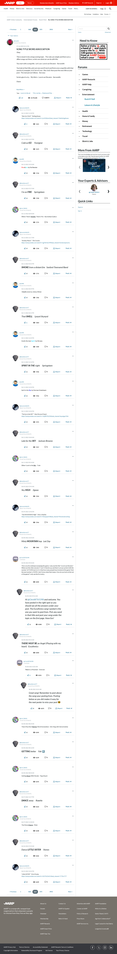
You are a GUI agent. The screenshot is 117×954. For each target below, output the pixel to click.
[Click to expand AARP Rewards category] (80, 79)
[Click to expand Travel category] (80, 136)
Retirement (87, 126)
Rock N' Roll (42, 20)
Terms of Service (24, 947)
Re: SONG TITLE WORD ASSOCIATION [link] (60, 20)
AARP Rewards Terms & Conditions (62, 947)
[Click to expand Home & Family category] (80, 116)
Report (58, 98)
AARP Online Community (14, 20)
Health (85, 111)
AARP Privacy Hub (10, 947)
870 (41, 29)
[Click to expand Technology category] (80, 131)
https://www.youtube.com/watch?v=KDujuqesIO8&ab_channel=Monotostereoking (45, 516)
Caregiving (86, 89)
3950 (51, 29)
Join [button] (20, 3)
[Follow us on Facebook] (92, 947)
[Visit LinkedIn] (111, 947)
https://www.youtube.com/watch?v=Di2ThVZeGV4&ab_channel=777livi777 (44, 876)
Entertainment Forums (30, 20)
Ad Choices (49, 950)
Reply (68, 97)
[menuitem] (6, 9)
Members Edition (74, 3)
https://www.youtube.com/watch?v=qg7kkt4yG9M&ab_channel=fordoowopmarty (45, 242)
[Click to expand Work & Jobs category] (80, 141)
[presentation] (79, 166)
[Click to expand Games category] (80, 74)
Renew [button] (30, 3)
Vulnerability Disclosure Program (31, 950)
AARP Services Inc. (83, 923)
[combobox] (94, 29)
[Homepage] (9, 3)
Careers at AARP (82, 908)
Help (101, 14)
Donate (42, 908)
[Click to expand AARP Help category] (80, 84)
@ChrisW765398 (36, 599)
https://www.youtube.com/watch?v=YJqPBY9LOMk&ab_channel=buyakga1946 (44, 416)
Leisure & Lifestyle (92, 105)
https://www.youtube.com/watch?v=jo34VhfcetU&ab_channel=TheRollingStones (45, 118)
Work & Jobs (87, 141)
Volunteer (43, 913)
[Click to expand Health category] (80, 111)
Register (99, 3)
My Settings (87, 14)
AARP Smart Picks (61, 3)
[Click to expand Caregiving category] (80, 89)
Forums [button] (106, 14)
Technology (87, 131)
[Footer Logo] (18, 903)
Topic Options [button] (14, 35)
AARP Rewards (88, 79)
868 (29, 29)
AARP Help (86, 84)
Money (85, 121)
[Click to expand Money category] (80, 121)
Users (79, 32)
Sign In (80, 211)
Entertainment (88, 94)
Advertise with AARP (83, 903)
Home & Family (88, 116)
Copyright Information (11, 950)
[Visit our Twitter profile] (99, 947)
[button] (110, 9)
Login (107, 3)
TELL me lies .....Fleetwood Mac (42, 93)
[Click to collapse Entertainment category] (80, 94)
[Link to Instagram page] (105, 947)
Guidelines (96, 14)
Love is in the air (25, 93)
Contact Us (62, 903)
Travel (84, 136)
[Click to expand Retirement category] (80, 126)
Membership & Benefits (47, 3)
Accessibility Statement (40, 947)
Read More (20, 89)
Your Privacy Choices (62, 950)
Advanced (108, 32)
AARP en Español (91, 8)
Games (85, 74)
